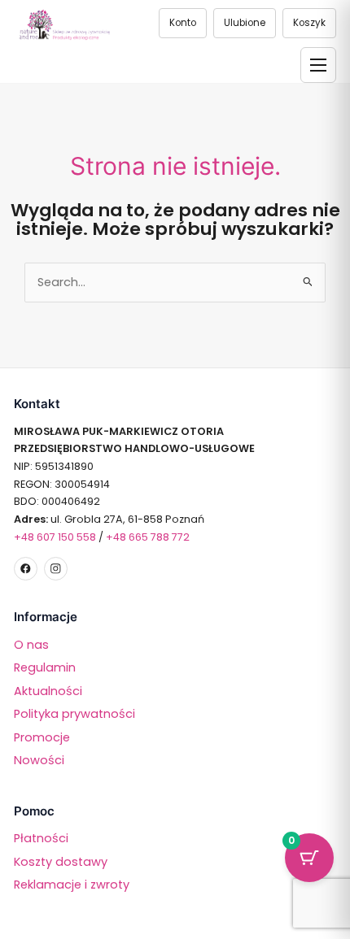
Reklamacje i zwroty (71, 884)
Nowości (39, 760)
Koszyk (309, 22)
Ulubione (244, 22)
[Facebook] (25, 568)
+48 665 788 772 (148, 537)
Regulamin (45, 667)
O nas (31, 645)
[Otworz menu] (318, 65)
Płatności (41, 838)
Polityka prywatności (74, 714)
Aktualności (48, 691)
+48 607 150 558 (55, 537)
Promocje (42, 737)
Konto (182, 22)
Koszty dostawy (60, 862)
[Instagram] (56, 568)
